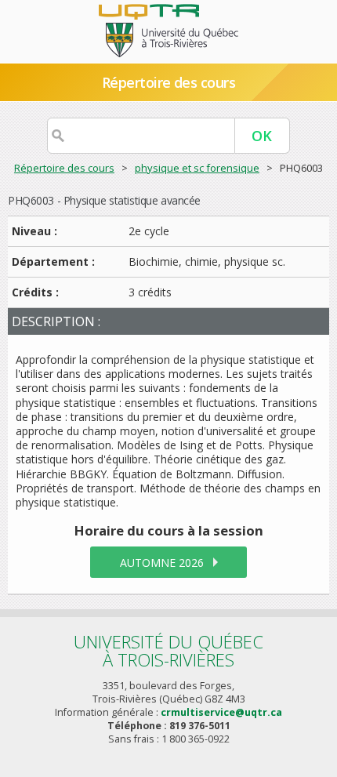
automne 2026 (162, 562)
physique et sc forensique (197, 168)
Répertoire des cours (64, 168)
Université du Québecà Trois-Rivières (168, 650)
